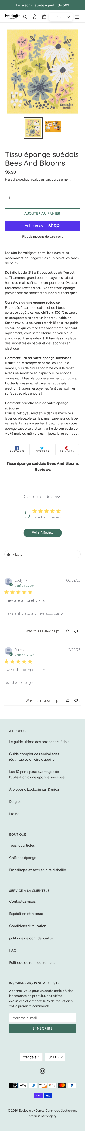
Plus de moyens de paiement (42, 237)
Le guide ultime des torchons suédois (39, 742)
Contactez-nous (22, 901)
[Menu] (77, 17)
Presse (14, 814)
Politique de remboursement (32, 962)
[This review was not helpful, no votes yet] (76, 631)
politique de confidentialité (31, 938)
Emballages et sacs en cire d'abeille (37, 870)
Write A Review (42, 533)
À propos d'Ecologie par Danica (34, 789)
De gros (15, 801)
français (29, 1057)
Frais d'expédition (18, 179)
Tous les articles (22, 845)
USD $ (54, 1057)
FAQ (12, 950)
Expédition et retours (26, 914)
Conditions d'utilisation (27, 926)
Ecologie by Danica (32, 1110)
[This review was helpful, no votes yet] (67, 631)
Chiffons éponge (22, 858)
